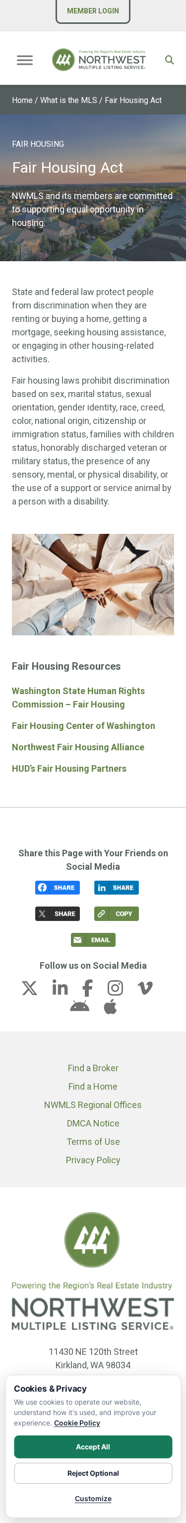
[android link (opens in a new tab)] (86, 1010)
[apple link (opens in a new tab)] (110, 1010)
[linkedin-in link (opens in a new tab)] (66, 991)
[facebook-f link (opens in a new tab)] (94, 991)
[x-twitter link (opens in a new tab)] (36, 991)
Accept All (93, 1446)
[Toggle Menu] (25, 60)
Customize (93, 1498)
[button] (169, 60)
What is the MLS (68, 100)
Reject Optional (93, 1473)
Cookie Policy (77, 1423)
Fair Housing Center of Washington (83, 725)
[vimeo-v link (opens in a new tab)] (151, 991)
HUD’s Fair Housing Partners (69, 768)
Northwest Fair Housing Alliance (78, 747)
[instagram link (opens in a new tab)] (121, 991)
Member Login (93, 11)
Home (22, 100)
